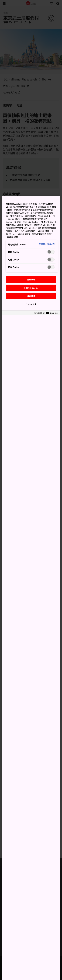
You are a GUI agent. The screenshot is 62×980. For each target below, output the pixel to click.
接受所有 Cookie (31, 287)
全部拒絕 (31, 279)
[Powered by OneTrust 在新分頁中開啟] (46, 313)
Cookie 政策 (12, 236)
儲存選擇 (31, 296)
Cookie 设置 (31, 304)
